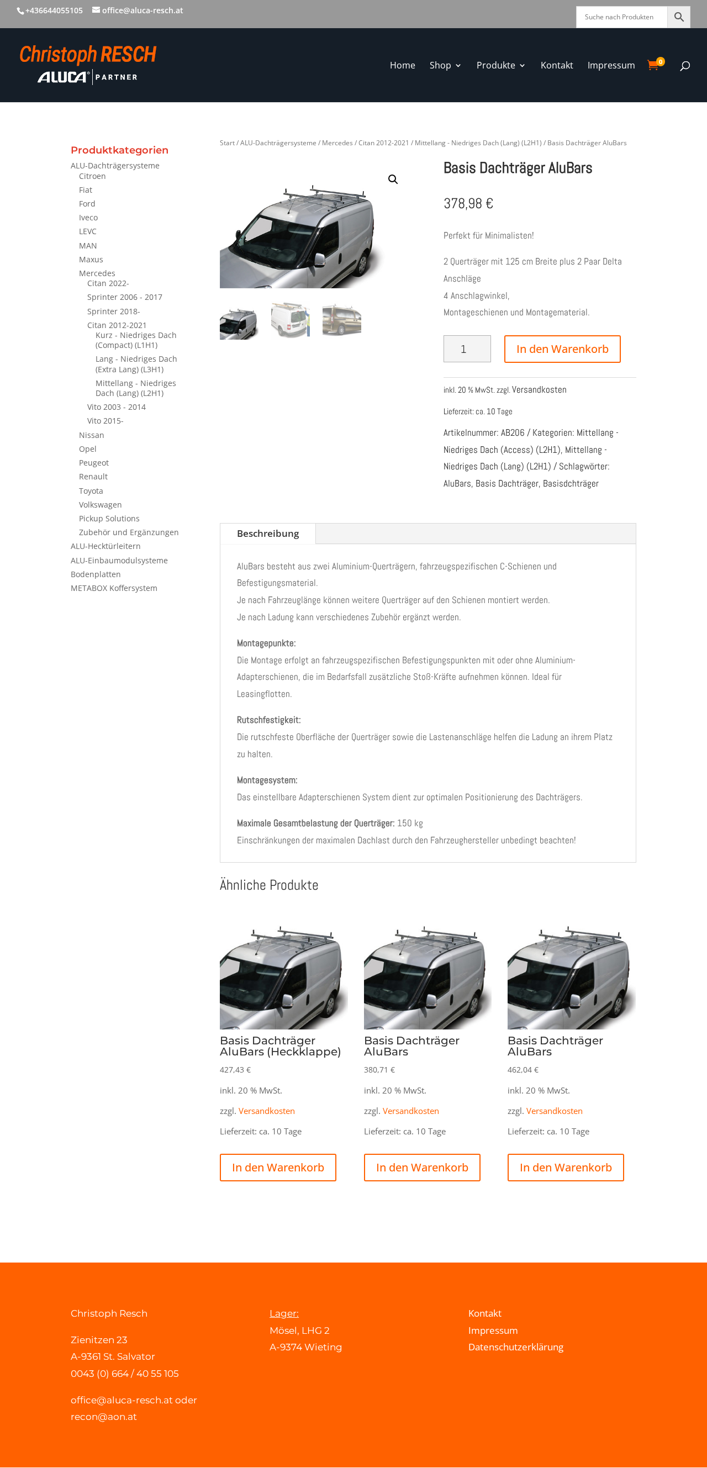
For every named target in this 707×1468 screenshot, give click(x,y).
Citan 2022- (108, 283)
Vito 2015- (105, 420)
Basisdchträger (571, 483)
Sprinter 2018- (113, 311)
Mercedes (97, 273)
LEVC (88, 231)
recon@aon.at (104, 1416)
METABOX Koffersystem (114, 588)
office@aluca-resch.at (122, 1400)
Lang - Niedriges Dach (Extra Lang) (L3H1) (136, 363)
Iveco (88, 217)
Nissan (91, 435)
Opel (88, 448)
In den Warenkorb (562, 348)
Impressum (493, 1330)
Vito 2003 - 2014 (116, 407)
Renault (93, 476)
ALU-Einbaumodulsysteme (119, 560)
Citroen (92, 176)
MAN (88, 245)
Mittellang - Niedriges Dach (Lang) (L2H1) (136, 388)
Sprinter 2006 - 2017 (124, 297)
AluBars (457, 483)
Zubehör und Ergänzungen (129, 532)
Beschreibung (268, 533)
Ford (87, 203)
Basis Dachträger (507, 483)
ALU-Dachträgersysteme (115, 165)
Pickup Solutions (109, 518)
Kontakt (485, 1313)
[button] (393, 179)
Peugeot (94, 462)
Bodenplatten (96, 574)
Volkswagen (100, 504)
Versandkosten (539, 389)
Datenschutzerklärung (515, 1346)
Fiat (85, 189)
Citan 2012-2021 (117, 325)
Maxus (91, 259)
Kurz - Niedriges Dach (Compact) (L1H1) (136, 340)
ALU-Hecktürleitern (106, 546)
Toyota (91, 490)
